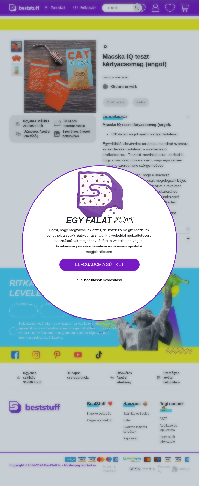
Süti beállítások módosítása (99, 280)
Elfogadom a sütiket (99, 264)
